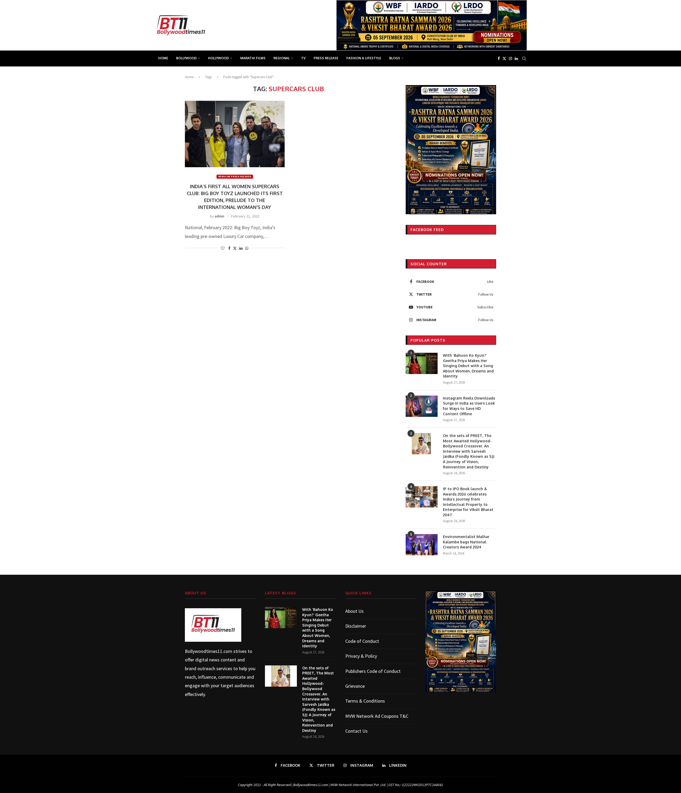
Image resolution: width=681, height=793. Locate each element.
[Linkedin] (516, 58)
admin (219, 216)
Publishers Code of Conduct (373, 671)
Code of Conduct (362, 641)
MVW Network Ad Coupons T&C (376, 716)
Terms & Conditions (365, 701)
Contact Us (356, 731)
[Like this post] (223, 248)
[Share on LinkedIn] (241, 248)
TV (303, 58)
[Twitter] (504, 58)
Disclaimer (355, 626)
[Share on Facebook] (229, 248)
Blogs (394, 58)
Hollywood (218, 58)
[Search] (524, 58)
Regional (281, 58)
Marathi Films (252, 58)
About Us (354, 611)
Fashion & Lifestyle (363, 58)
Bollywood (186, 58)
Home (163, 58)
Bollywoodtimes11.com (208, 651)
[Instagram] (510, 58)
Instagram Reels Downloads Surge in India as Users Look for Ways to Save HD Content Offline (469, 406)
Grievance (355, 686)
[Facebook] (499, 58)
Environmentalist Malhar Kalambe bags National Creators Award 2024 (466, 541)
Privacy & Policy (361, 656)
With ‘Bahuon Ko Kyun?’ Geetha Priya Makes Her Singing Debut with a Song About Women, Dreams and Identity (468, 365)
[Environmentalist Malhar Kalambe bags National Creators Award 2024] (422, 544)
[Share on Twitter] (235, 248)
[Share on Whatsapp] (246, 248)
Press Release (326, 58)
